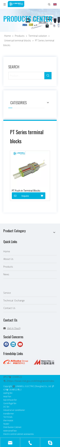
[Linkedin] (13, 344)
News (6, 274)
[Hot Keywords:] (48, 75)
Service (7, 292)
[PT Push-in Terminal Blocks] (30, 168)
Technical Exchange (14, 300)
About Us (8, 259)
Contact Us (9, 308)
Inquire (25, 196)
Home (6, 251)
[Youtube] (20, 344)
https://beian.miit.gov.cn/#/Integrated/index (31, 380)
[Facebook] (6, 344)
